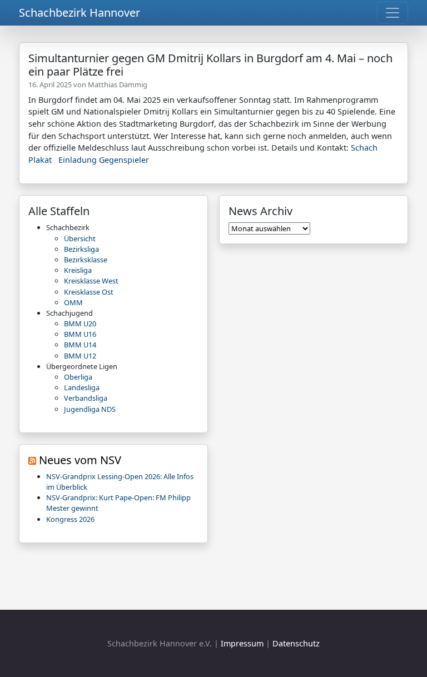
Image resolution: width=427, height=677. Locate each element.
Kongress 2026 (70, 519)
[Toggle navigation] (392, 13)
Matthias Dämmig (117, 84)
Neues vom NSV (80, 459)
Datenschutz (296, 643)
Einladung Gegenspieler (103, 160)
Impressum (242, 643)
